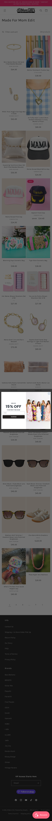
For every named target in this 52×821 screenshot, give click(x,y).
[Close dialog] (49, 393)
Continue (13, 417)
